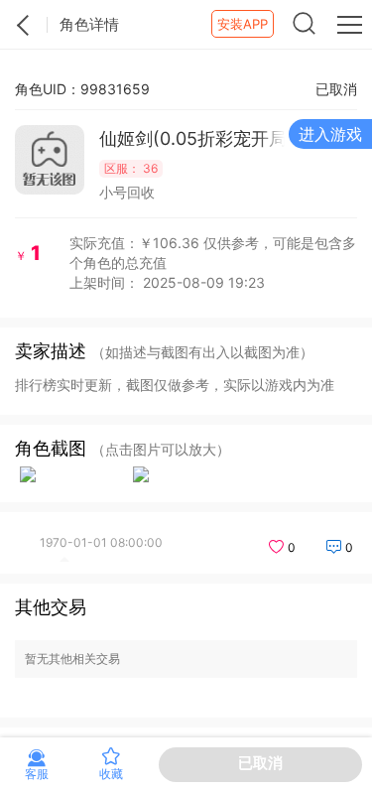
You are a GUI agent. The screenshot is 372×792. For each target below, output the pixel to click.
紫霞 (24, 25)
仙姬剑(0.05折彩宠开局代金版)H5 (193, 139)
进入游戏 (330, 134)
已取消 (260, 762)
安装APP (242, 24)
